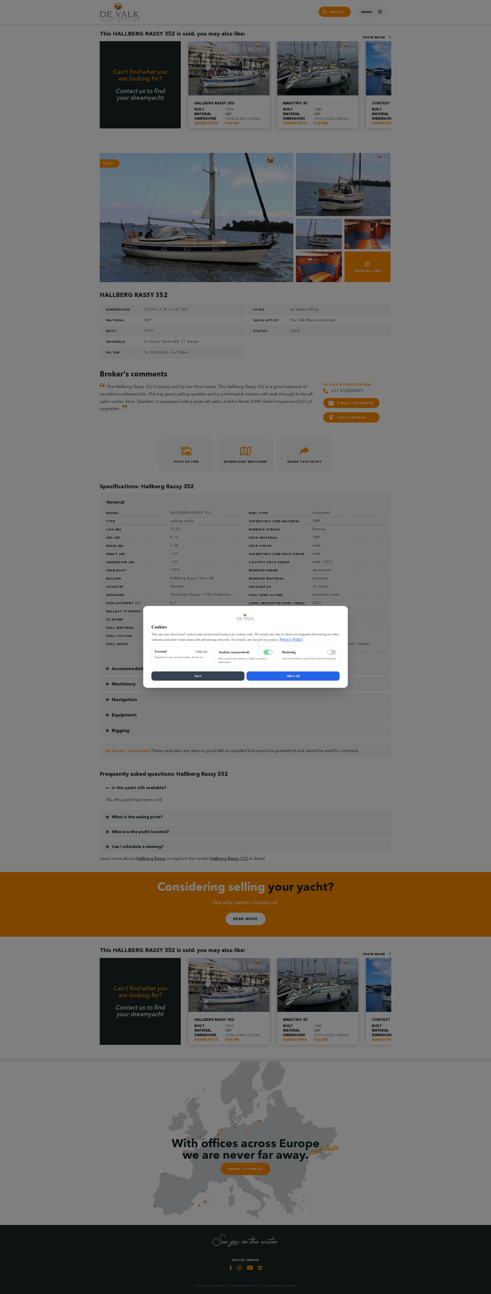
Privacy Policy (291, 639)
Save (198, 676)
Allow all (293, 676)
